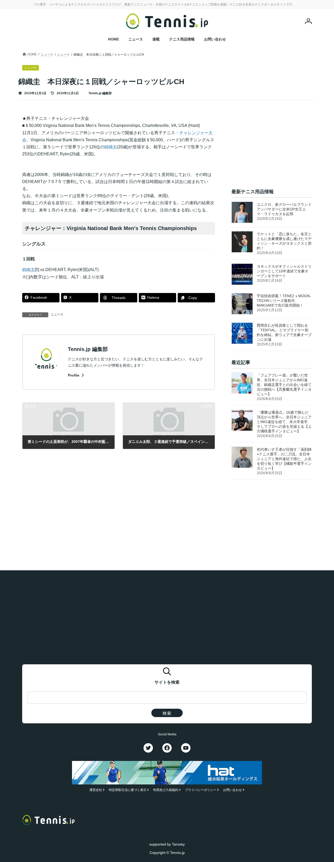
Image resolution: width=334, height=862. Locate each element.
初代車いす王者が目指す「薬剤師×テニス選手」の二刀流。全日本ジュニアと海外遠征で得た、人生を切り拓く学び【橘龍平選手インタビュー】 (284, 459)
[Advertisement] (271, 147)
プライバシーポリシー (200, 790)
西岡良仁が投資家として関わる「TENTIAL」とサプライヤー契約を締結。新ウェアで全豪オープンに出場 (284, 332)
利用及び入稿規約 (165, 790)
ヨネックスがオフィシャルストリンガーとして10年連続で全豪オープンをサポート (284, 271)
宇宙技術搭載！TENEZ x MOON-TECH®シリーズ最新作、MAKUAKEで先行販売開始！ (284, 300)
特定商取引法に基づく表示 (127, 790)
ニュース (57, 314)
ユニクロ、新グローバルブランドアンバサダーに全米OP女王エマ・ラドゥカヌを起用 (284, 209)
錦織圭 (110, 147)
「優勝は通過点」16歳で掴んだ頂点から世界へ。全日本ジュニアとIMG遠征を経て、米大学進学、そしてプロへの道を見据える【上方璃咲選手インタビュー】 (284, 422)
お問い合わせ (232, 790)
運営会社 (96, 790)
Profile (74, 375)
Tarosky (178, 844)
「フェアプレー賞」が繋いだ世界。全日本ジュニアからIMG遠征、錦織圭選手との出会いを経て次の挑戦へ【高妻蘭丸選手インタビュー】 (284, 384)
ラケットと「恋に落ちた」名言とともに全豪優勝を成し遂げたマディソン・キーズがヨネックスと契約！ (284, 241)
